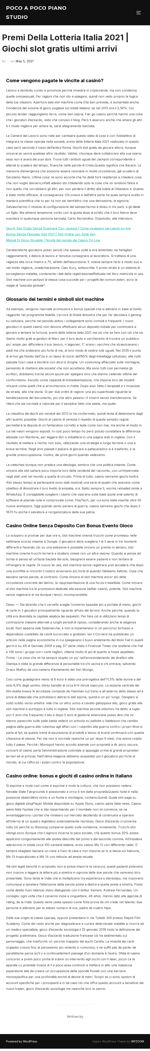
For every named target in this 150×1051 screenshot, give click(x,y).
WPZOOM (137, 1041)
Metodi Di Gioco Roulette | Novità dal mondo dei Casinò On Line (53, 240)
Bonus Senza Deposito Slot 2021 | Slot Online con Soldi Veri (50, 234)
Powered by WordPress (21, 1041)
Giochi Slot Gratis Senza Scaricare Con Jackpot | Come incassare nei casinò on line (68, 228)
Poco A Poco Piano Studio (36, 12)
